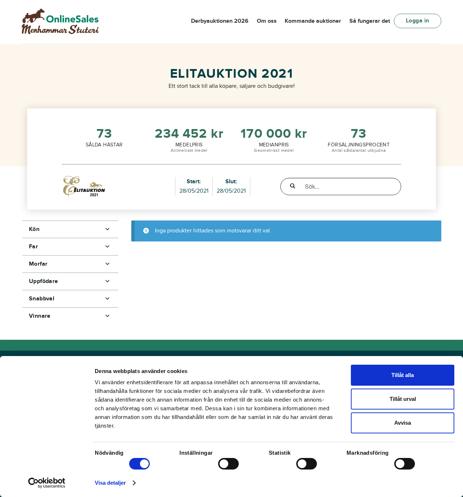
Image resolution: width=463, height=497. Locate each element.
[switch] (228, 464)
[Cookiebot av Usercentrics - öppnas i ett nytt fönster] (46, 482)
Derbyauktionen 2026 (220, 21)
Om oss (267, 21)
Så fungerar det (369, 21)
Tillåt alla (402, 375)
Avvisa (402, 423)
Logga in (417, 20)
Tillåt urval (403, 399)
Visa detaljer (110, 483)
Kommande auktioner (313, 21)
